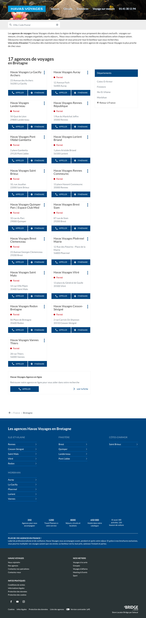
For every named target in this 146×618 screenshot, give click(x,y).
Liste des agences (57, 609)
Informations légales (16, 588)
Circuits (67, 8)
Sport (75, 575)
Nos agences (13, 565)
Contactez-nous (14, 572)
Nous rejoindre (14, 562)
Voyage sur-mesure (104, 8)
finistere (101, 87)
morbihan (102, 97)
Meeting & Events (80, 572)
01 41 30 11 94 (127, 8)
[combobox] (33, 25)
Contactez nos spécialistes (18, 569)
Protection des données (17, 591)
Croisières (82, 8)
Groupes (76, 565)
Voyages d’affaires (80, 569)
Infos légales (22, 609)
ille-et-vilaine (104, 92)
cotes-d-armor (105, 81)
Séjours (55, 8)
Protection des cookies (17, 595)
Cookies (11, 609)
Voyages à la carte (80, 562)
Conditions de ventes (16, 585)
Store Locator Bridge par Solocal (125, 613)
